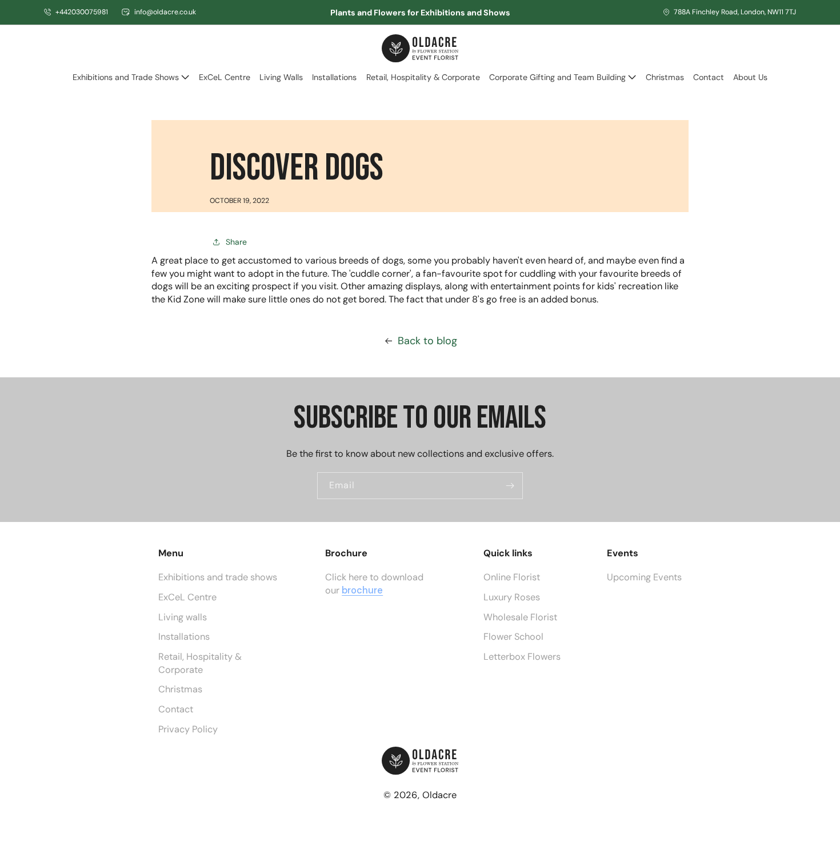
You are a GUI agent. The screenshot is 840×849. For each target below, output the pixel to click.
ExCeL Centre (187, 597)
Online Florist (511, 577)
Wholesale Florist (520, 617)
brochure (362, 590)
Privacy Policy (188, 729)
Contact (175, 709)
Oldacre (439, 795)
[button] (131, 82)
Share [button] (236, 242)
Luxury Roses (511, 597)
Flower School (513, 637)
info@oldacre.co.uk (165, 12)
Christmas (180, 689)
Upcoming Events (644, 577)
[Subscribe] (509, 485)
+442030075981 (81, 12)
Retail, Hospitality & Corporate (200, 663)
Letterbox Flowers (522, 657)
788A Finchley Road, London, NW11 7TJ (735, 12)
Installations (184, 637)
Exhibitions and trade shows (217, 577)
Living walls (182, 617)
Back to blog (427, 340)
